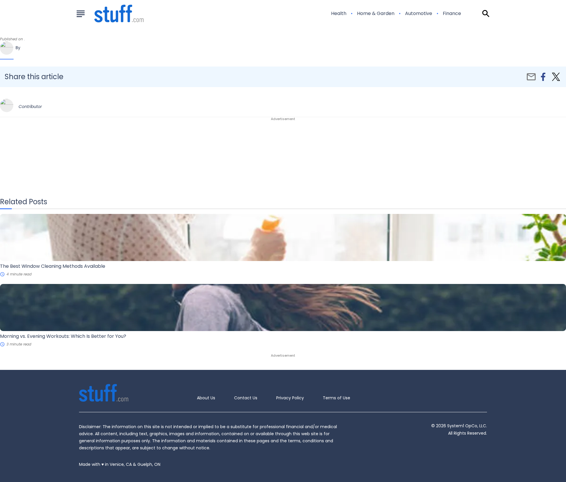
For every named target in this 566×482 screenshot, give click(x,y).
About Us (206, 398)
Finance (452, 13)
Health (338, 13)
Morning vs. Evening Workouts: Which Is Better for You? (63, 336)
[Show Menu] (81, 12)
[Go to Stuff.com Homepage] (112, 13)
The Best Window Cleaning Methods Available (52, 266)
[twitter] (556, 77)
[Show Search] (485, 13)
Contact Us (245, 398)
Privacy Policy (290, 398)
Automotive (418, 13)
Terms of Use (336, 398)
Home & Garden (375, 13)
